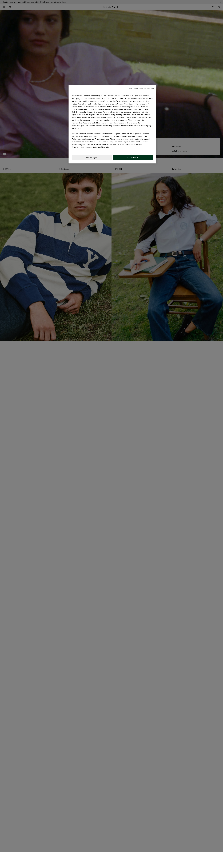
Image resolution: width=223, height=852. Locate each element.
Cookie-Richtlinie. (101, 147)
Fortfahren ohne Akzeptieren (141, 88)
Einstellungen (91, 157)
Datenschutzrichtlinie (81, 147)
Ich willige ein (133, 157)
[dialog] (112, 124)
